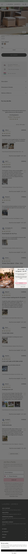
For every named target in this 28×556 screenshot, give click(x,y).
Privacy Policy (24, 284)
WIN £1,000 (21, 283)
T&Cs (21, 284)
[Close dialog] (26, 269)
